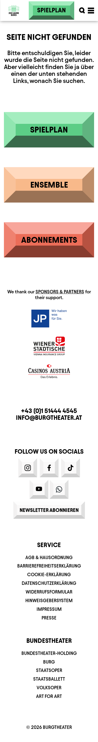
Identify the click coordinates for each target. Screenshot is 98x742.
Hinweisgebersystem (49, 600)
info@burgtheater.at (49, 417)
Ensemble (49, 184)
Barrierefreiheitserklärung (49, 565)
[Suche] (82, 10)
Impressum (49, 609)
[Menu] (91, 10)
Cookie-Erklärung (49, 574)
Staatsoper (49, 670)
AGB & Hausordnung (49, 557)
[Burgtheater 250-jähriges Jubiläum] (14, 10)
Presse (49, 617)
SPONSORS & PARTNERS (60, 291)
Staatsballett (49, 678)
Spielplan (51, 10)
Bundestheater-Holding (49, 653)
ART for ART (49, 696)
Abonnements (49, 239)
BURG (49, 661)
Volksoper (49, 687)
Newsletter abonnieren (49, 510)
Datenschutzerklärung (49, 583)
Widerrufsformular (49, 591)
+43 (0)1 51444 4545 (49, 410)
